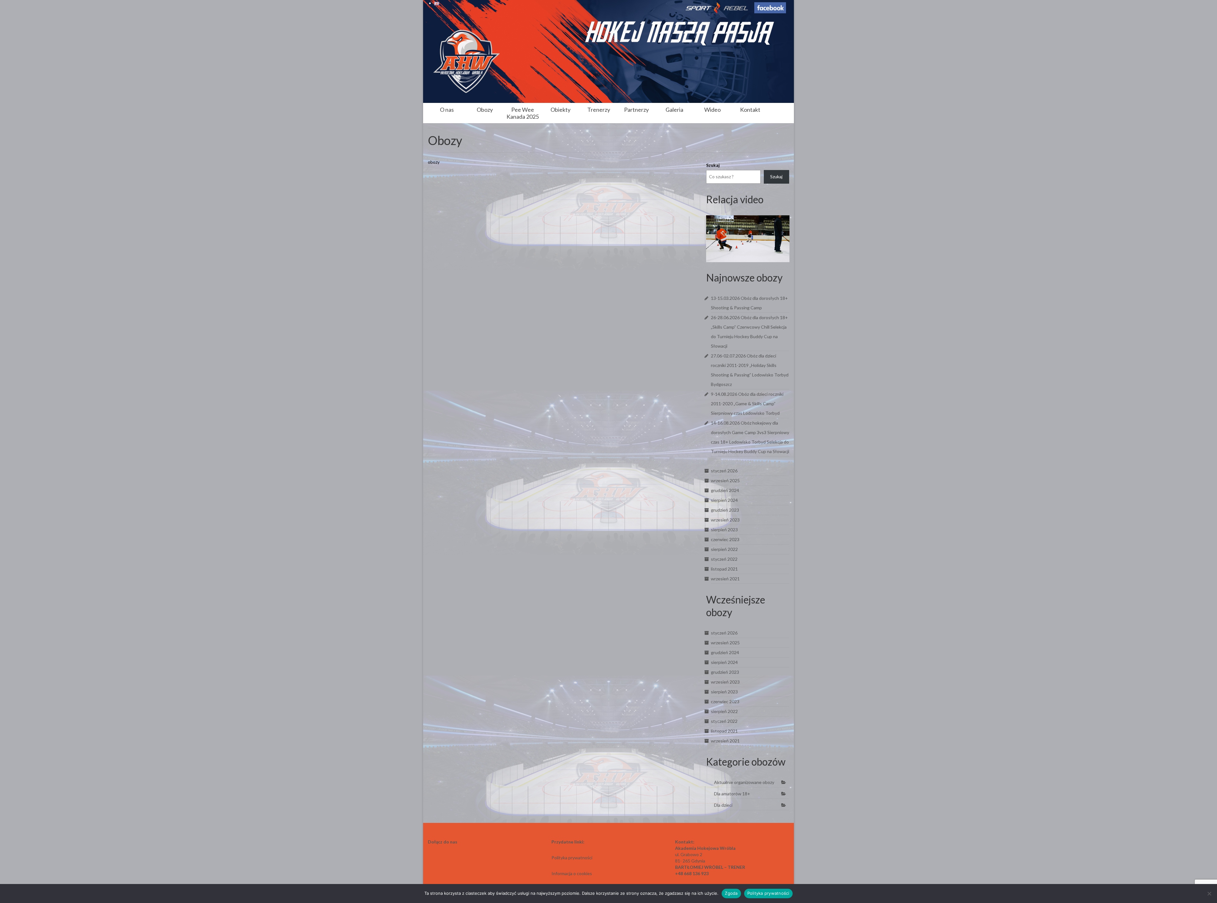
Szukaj (713, 165)
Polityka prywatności (768, 893)
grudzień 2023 (725, 510)
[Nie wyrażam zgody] (1209, 893)
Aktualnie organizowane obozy (744, 782)
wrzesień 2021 (725, 578)
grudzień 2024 (725, 490)
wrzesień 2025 (725, 480)
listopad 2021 (724, 568)
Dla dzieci (723, 805)
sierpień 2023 (724, 529)
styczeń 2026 (724, 470)
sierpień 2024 (724, 500)
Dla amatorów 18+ (732, 793)
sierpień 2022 (724, 549)
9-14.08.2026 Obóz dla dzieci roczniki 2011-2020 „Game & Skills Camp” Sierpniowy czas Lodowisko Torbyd (747, 403)
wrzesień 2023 (725, 519)
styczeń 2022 (724, 559)
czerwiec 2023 (725, 539)
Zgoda (731, 893)
